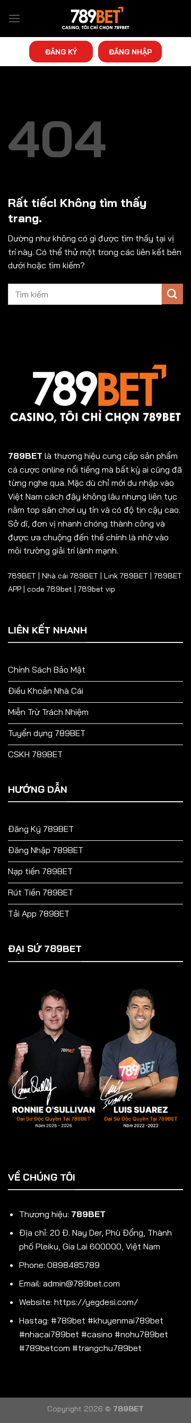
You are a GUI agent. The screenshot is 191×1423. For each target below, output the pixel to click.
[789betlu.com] (95, 18)
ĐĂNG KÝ (61, 51)
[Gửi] (172, 294)
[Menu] (14, 18)
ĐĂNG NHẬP (130, 51)
